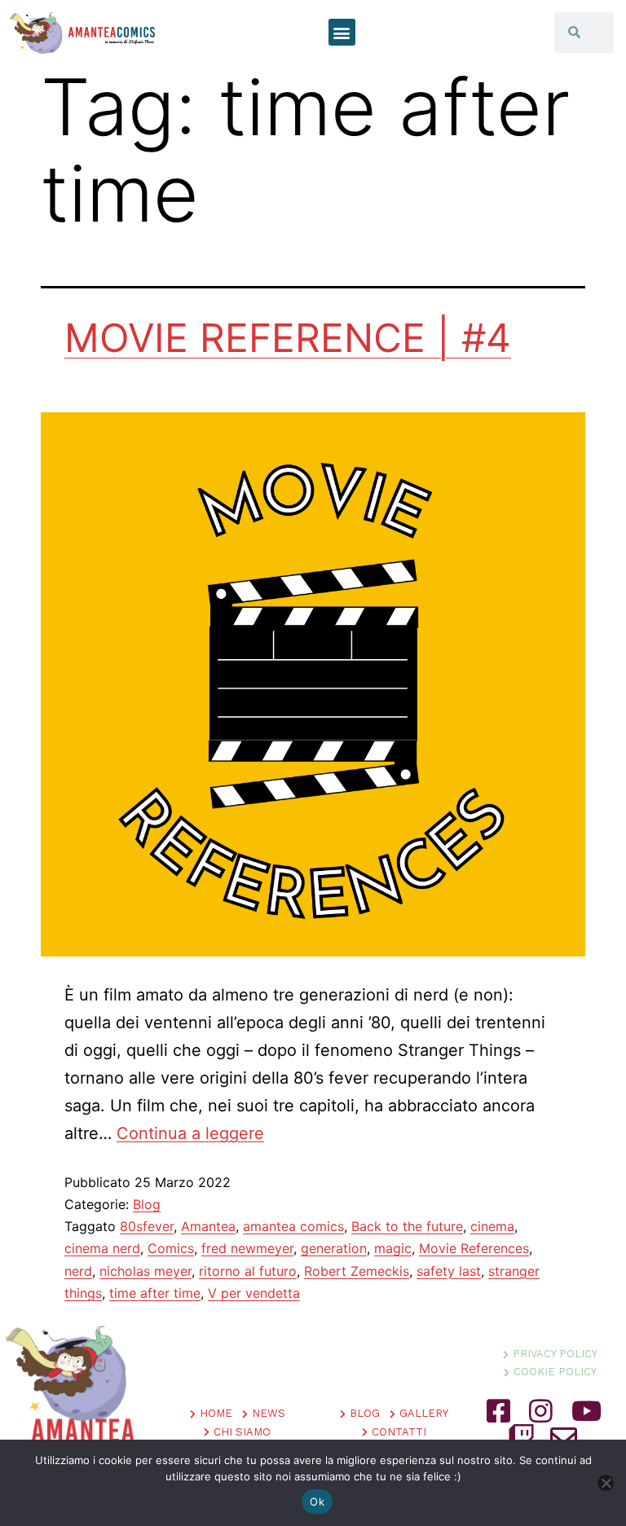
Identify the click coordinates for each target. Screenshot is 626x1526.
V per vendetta (254, 1293)
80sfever (147, 1226)
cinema (492, 1226)
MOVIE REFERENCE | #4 (287, 338)
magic (393, 1248)
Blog (147, 1204)
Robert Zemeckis (356, 1271)
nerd (78, 1271)
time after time (155, 1293)
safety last (449, 1271)
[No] (605, 1483)
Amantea (208, 1226)
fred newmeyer (247, 1248)
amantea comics (293, 1226)
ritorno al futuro (248, 1271)
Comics (171, 1248)
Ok (317, 1501)
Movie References (474, 1248)
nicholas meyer (145, 1271)
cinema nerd (102, 1248)
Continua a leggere (190, 1133)
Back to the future (407, 1226)
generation (334, 1248)
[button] (341, 32)
